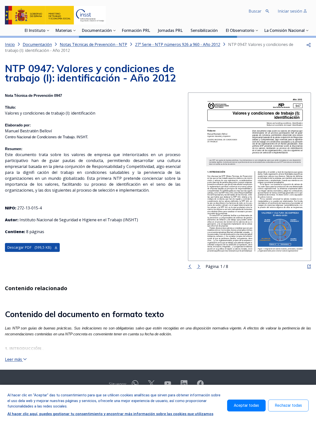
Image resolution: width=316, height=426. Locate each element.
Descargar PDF (29, 247)
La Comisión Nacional (284, 31)
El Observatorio (240, 31)
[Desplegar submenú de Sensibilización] (219, 30)
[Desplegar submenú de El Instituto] (47, 30)
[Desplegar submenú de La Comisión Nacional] (307, 30)
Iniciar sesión (290, 11)
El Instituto (34, 31)
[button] (308, 44)
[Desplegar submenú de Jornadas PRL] (184, 30)
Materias (63, 31)
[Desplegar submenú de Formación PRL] (151, 30)
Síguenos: (118, 384)
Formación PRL (136, 31)
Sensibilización (204, 31)
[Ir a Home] (55, 15)
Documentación (97, 31)
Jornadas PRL (170, 31)
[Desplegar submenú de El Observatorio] (256, 30)
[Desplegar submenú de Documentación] (114, 30)
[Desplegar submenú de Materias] (74, 30)
